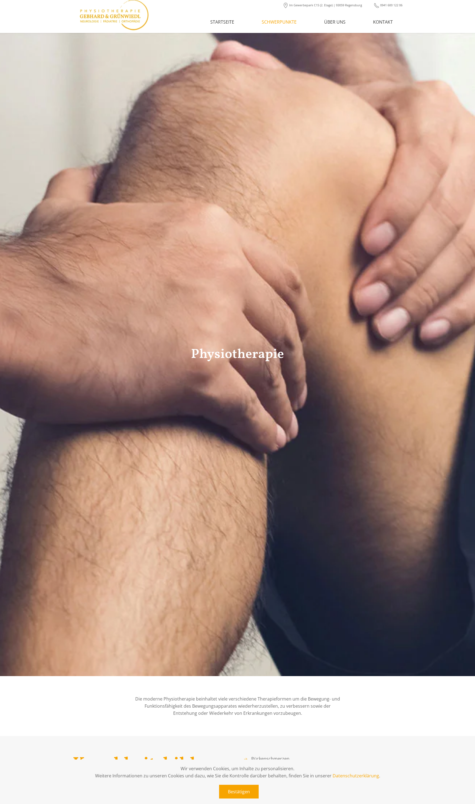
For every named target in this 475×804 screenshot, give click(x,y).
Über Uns (335, 22)
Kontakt (383, 22)
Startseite (222, 22)
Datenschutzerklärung (356, 776)
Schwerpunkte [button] (279, 22)
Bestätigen (239, 792)
